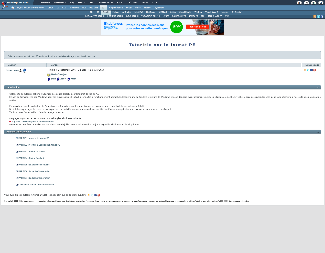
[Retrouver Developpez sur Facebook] (322, 16)
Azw (62, 79)
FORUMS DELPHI (115, 16)
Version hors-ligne (58, 74)
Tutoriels (59, 2)
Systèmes (159, 8)
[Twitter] (308, 70)
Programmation (116, 8)
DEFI (203, 16)
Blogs (81, 2)
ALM (64, 8)
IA (58, 8)
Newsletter (105, 2)
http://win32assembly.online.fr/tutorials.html (32, 121)
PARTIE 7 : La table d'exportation (34, 178)
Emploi (121, 2)
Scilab (173, 12)
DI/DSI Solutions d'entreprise (31, 8)
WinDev (198, 12)
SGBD (129, 8)
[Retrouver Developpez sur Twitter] (318, 16)
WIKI (227, 16)
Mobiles (147, 8)
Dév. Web (93, 8)
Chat (91, 2)
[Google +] (314, 70)
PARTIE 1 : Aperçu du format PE (33, 138)
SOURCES (193, 16)
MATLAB (163, 12)
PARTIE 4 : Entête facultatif (31, 158)
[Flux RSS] (314, 16)
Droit (144, 2)
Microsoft (74, 8)
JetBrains (126, 12)
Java (84, 8)
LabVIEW (138, 12)
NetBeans (150, 12)
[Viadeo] (305, 70)
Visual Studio (185, 12)
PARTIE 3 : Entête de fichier (31, 151)
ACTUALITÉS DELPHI (95, 16)
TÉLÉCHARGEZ (215, 16)
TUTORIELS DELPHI (150, 16)
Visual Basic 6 (211, 12)
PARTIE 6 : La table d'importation (34, 171)
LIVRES (165, 16)
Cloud (50, 8)
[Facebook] (311, 70)
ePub (53, 79)
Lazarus (225, 12)
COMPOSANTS (179, 16)
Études (133, 2)
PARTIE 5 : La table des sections (34, 165)
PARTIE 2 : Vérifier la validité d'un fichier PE (39, 145)
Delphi (106, 12)
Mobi (73, 79)
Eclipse (115, 12)
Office (138, 8)
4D (98, 12)
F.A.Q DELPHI (132, 16)
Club (154, 2)
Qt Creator (237, 12)
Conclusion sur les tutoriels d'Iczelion (36, 184)
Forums (45, 2)
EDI (103, 8)
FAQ (71, 2)
